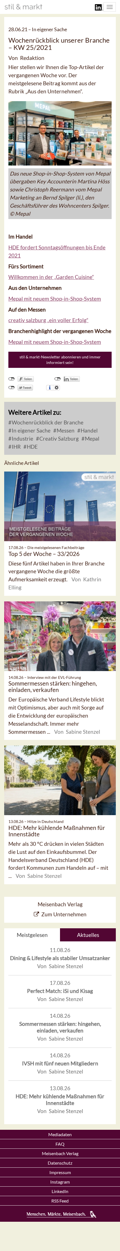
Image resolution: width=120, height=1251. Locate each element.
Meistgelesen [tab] (32, 935)
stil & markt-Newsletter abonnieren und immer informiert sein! (60, 359)
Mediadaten (60, 1134)
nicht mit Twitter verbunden (11, 387)
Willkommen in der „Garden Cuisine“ (51, 277)
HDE (32, 446)
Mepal (91, 438)
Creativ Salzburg (58, 438)
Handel (89, 430)
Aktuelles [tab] (88, 935)
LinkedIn (60, 1191)
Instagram (60, 1181)
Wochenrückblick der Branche (47, 422)
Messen (65, 430)
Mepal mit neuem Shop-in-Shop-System (54, 298)
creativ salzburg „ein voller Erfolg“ (48, 320)
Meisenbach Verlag (60, 1153)
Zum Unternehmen (64, 914)
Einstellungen (56, 387)
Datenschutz (60, 1162)
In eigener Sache (31, 430)
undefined (57, 379)
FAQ (60, 1143)
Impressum (60, 1172)
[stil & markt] (23, 7)
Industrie (22, 438)
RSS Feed (60, 1200)
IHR (16, 446)
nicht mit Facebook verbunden (11, 379)
